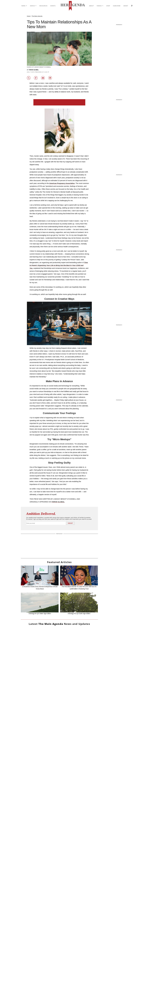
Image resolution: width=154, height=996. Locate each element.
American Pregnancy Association (62, 183)
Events (53, 6)
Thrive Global (34, 70)
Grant (125, 6)
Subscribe (116, 6)
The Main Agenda (37, 16)
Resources (43, 6)
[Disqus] (59, 824)
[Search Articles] (132, 6)
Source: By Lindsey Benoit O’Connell (39, 67)
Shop (108, 6)
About (91, 6)
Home (28, 16)
